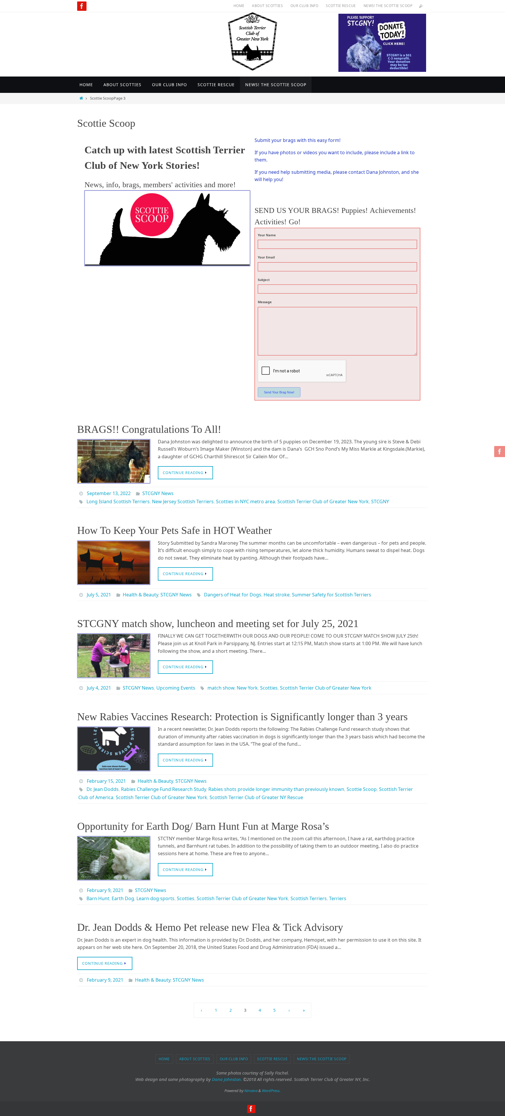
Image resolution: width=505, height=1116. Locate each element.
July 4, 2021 (99, 688)
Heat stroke (277, 594)
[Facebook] (82, 6)
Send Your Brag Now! (279, 392)
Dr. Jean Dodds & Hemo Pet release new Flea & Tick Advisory (210, 927)
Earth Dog (123, 898)
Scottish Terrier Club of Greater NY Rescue (256, 797)
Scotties (269, 688)
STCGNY (380, 501)
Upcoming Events (175, 688)
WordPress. (271, 1090)
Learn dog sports (155, 898)
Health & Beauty (140, 594)
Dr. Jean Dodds (103, 789)
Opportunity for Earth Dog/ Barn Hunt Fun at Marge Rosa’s (203, 826)
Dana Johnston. (227, 1079)
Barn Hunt (98, 898)
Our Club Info (304, 5)
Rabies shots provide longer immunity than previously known (276, 789)
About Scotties (267, 5)
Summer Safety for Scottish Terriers (331, 594)
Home (239, 5)
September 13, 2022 (109, 493)
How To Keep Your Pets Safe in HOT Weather (174, 530)
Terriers (337, 898)
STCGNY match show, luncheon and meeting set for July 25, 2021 (218, 623)
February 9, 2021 (105, 890)
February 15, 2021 (106, 781)
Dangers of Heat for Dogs (232, 594)
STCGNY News (158, 493)
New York (247, 688)
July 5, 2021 (99, 594)
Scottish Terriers (308, 898)
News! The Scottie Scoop (388, 5)
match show (220, 688)
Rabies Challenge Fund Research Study (163, 789)
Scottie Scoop (362, 789)
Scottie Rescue (341, 5)
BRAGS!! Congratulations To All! (149, 429)
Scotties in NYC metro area (245, 501)
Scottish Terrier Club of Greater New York (323, 501)
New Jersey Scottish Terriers (183, 501)
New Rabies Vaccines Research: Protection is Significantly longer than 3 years (242, 717)
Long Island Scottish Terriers (118, 501)
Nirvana (250, 1090)
